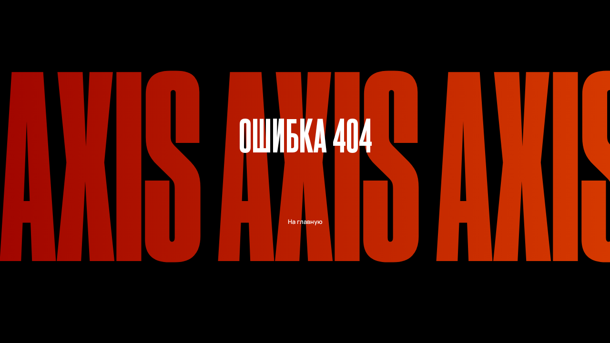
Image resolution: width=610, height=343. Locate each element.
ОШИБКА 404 (305, 134)
